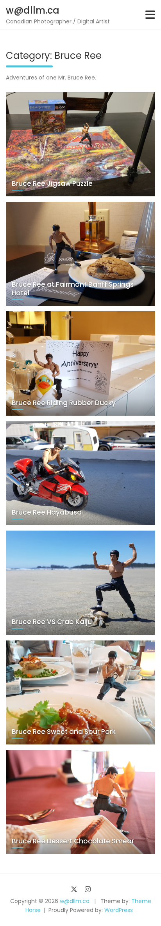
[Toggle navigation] (150, 15)
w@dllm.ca (32, 10)
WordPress (118, 910)
